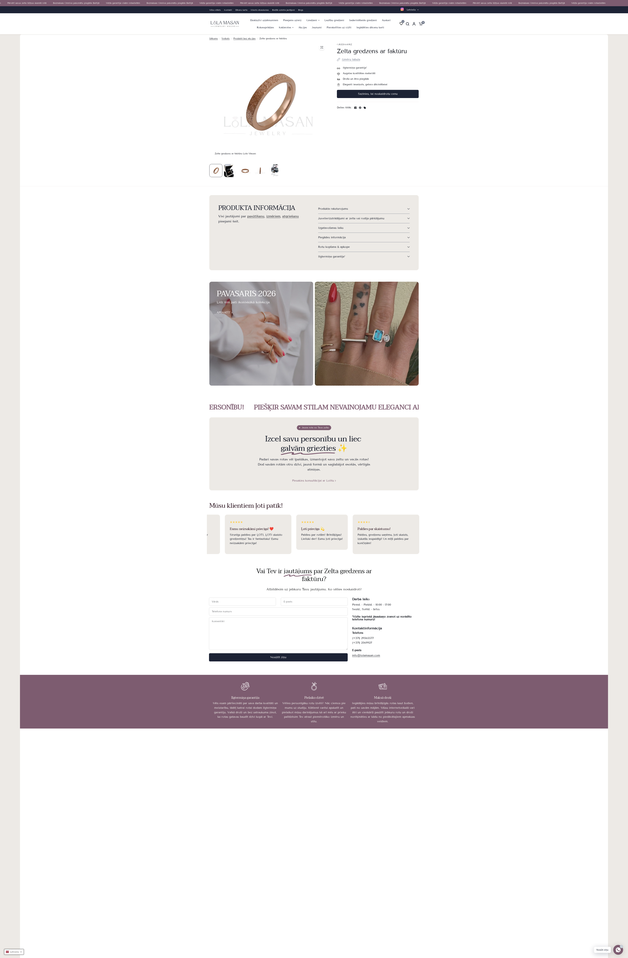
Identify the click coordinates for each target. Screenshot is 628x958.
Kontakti (228, 10)
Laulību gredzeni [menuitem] (334, 20)
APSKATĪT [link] (223, 312)
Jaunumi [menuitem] (317, 27)
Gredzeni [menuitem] (311, 20)
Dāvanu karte (241, 10)
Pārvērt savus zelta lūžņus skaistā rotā (227, 3)
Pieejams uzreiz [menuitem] (292, 20)
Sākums (213, 38)
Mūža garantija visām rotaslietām (91, 3)
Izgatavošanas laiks (330, 228)
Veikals (226, 38)
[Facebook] (356, 108)
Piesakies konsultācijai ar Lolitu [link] (313, 480)
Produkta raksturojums (333, 208)
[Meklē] (407, 23)
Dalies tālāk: (344, 107)
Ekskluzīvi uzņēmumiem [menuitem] (264, 20)
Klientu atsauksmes (260, 10)
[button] (14, 952)
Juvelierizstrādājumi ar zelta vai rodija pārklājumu (351, 218)
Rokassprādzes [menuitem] (265, 27)
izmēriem (273, 216)
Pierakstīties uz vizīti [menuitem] (339, 27)
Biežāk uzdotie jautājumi (283, 10)
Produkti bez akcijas (244, 38)
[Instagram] (402, 9)
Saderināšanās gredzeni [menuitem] (363, 20)
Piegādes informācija (332, 237)
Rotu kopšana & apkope (334, 247)
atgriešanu (290, 216)
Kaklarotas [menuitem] (285, 27)
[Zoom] (321, 47)
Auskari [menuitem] (386, 20)
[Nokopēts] (365, 108)
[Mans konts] (414, 23)
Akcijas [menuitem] (302, 27)
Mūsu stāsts (215, 10)
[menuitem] (215, 9)
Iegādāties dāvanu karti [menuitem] (370, 27)
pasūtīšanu (255, 216)
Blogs (300, 10)
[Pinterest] (360, 108)
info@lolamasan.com (366, 655)
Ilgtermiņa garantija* (331, 256)
